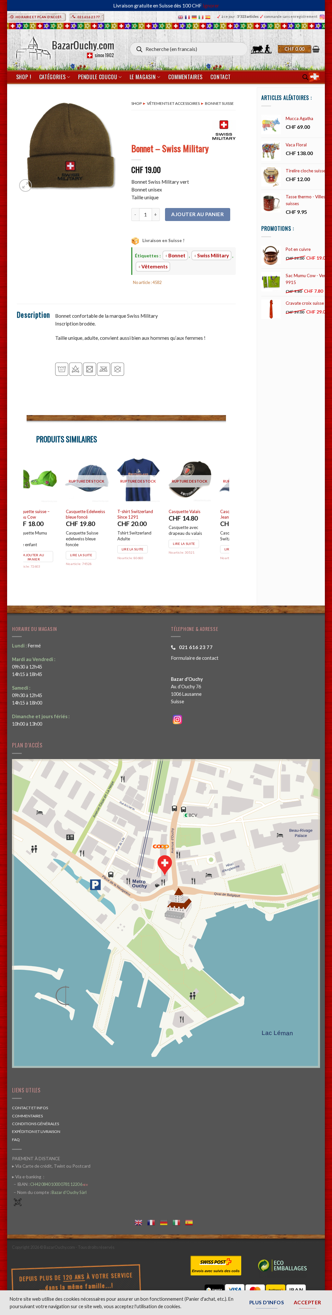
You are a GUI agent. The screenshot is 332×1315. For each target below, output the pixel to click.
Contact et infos (30, 1107)
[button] (299, 49)
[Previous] (27, 521)
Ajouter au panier (197, 214)
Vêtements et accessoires (173, 103)
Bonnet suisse (219, 103)
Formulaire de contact (195, 658)
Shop (136, 103)
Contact (220, 77)
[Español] (208, 17)
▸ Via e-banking (27, 1176)
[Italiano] (201, 17)
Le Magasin (143, 77)
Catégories (52, 77)
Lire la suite (43, 549)
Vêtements (154, 266)
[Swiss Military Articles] (224, 130)
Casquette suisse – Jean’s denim (46, 514)
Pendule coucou (97, 77)
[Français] (188, 17)
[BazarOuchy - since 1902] (64, 46)
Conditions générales (35, 1123)
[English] (181, 17)
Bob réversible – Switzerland (198, 514)
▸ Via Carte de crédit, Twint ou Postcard (51, 1166)
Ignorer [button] (211, 5)
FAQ (16, 1139)
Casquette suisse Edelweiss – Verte (96, 514)
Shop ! (23, 77)
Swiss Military (213, 255)
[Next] (226, 521)
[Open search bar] (305, 77)
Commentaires (185, 77)
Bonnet (176, 255)
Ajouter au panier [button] (99, 551)
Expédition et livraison (36, 1131)
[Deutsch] (195, 17)
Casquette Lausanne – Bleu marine (151, 514)
